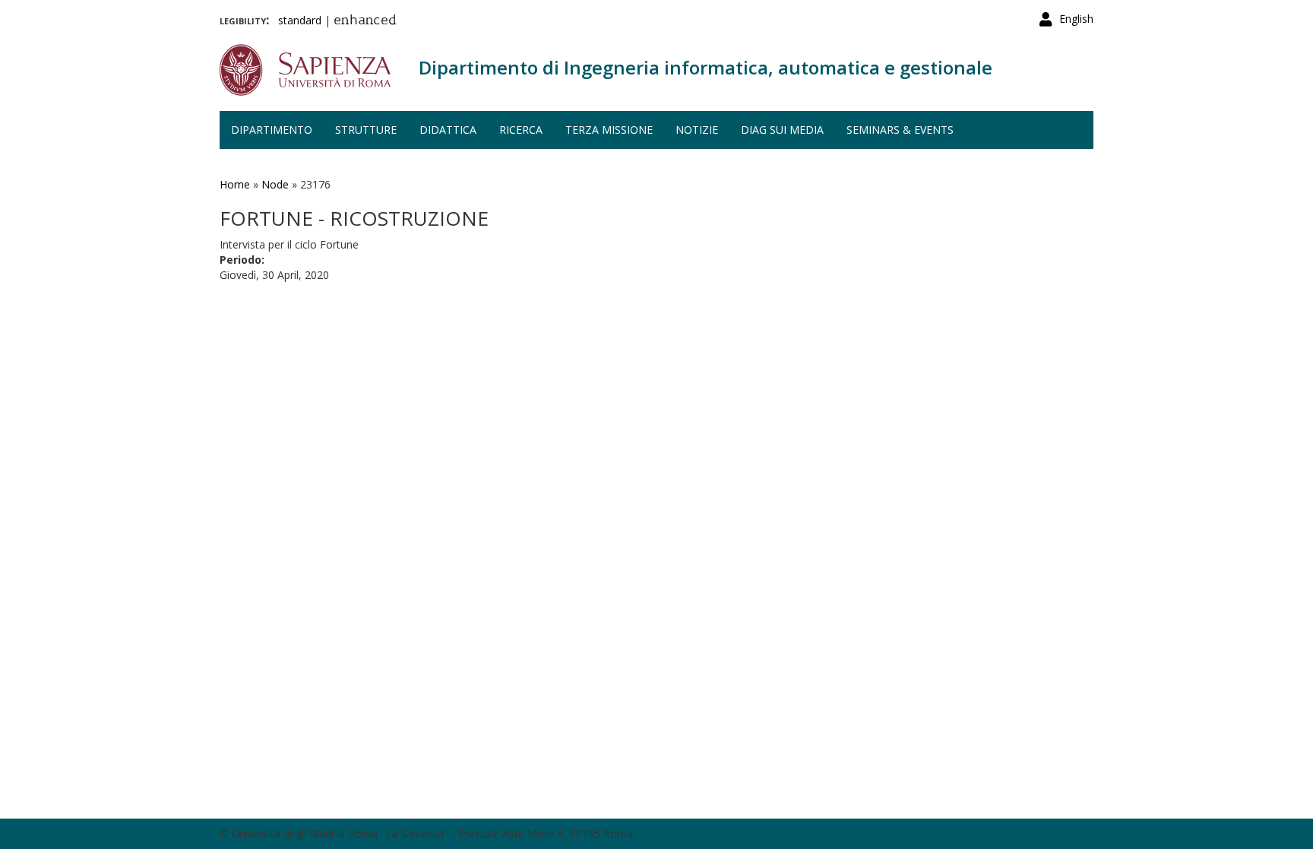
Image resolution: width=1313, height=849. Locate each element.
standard (299, 20)
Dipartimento (271, 129)
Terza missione (609, 129)
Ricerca (521, 129)
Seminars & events (900, 129)
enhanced (365, 21)
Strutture (366, 129)
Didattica (447, 129)
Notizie (696, 129)
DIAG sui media (782, 129)
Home (235, 184)
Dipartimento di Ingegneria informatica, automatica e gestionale (705, 67)
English (1076, 18)
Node (275, 184)
